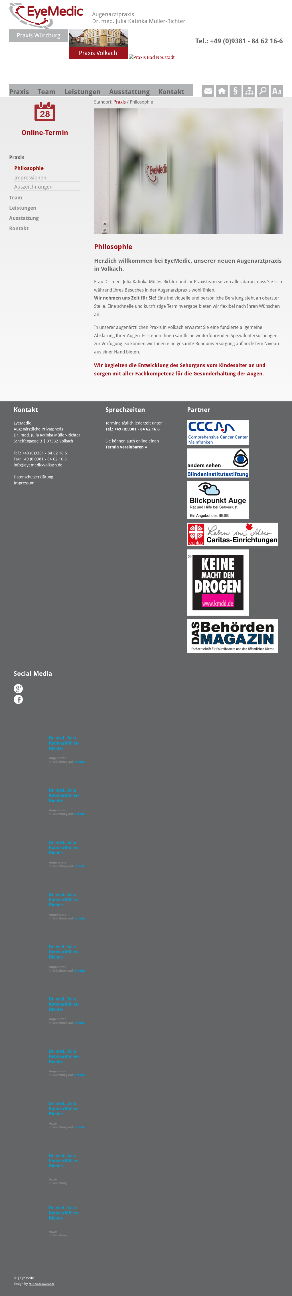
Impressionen (30, 178)
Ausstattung (129, 92)
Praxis (19, 92)
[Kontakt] (208, 95)
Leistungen (82, 92)
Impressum (24, 483)
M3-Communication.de (41, 1284)
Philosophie (29, 168)
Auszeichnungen (33, 187)
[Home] (222, 95)
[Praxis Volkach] (99, 57)
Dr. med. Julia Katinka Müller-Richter (64, 743)
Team (47, 92)
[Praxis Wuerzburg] (39, 57)
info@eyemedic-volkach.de (38, 465)
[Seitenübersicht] (249, 95)
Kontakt (171, 92)
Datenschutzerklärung (33, 477)
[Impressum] (236, 95)
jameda (79, 761)
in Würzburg (58, 1181)
